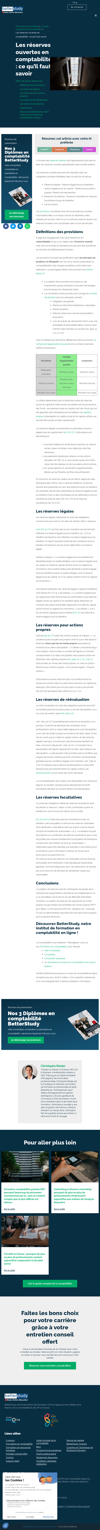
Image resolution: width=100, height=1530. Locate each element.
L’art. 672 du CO (43, 529)
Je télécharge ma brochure (16, 215)
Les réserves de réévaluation (34, 100)
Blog (38, 1447)
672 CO (76, 612)
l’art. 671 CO (69, 432)
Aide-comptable (52, 950)
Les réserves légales (30, 89)
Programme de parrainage (48, 1450)
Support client (12, 1461)
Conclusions (26, 108)
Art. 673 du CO (43, 819)
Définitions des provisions (32, 85)
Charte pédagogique (46, 1454)
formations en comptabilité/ (53, 946)
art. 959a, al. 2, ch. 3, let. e (80, 659)
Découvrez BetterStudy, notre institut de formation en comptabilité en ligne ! (34, 115)
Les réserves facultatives (32, 104)
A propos (10, 1440)
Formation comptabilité (27, 26)
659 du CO (48, 635)
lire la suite (9, 1209)
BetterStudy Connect (76, 1444)
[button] (95, 15)
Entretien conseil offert (16, 1454)
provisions (45, 211)
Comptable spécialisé (54, 958)
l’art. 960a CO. (67, 713)
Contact (10, 1457)
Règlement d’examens (47, 1457)
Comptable (49, 954)
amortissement (43, 773)
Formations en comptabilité (19, 1444)
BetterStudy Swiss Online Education (39, 1526)
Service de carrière (75, 1440)
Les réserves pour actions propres (32, 94)
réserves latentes (58, 160)
